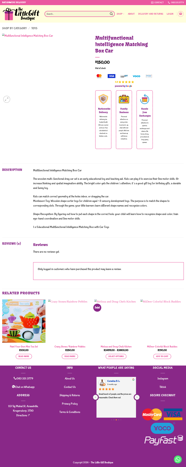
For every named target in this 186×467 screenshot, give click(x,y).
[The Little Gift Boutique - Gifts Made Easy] (21, 14)
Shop (119, 14)
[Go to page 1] (114, 419)
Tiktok (163, 387)
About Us (70, 378)
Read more (23, 356)
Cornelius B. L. (113, 381)
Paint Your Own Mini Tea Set (24, 346)
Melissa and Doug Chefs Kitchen (116, 346)
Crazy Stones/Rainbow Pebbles (69, 346)
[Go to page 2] (116, 419)
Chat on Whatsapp (25, 387)
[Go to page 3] (118, 419)
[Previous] (2, 332)
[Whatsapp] (178, 459)
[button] (170, 14)
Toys (34, 28)
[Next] (183, 332)
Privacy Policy (70, 403)
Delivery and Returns (150, 14)
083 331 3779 (24, 378)
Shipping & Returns (70, 395)
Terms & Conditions (69, 412)
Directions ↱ (23, 415)
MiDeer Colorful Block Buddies (162, 346)
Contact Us (70, 387)
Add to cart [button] (162, 356)
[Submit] (111, 14)
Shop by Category (14, 28)
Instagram (163, 378)
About (131, 14)
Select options (116, 356)
